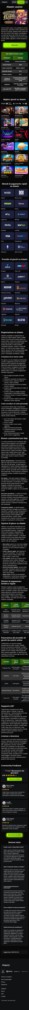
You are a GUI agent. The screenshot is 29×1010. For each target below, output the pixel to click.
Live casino (10, 103)
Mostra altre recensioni (14, 835)
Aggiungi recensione (14, 779)
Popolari (3, 103)
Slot (24, 103)
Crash (16, 103)
